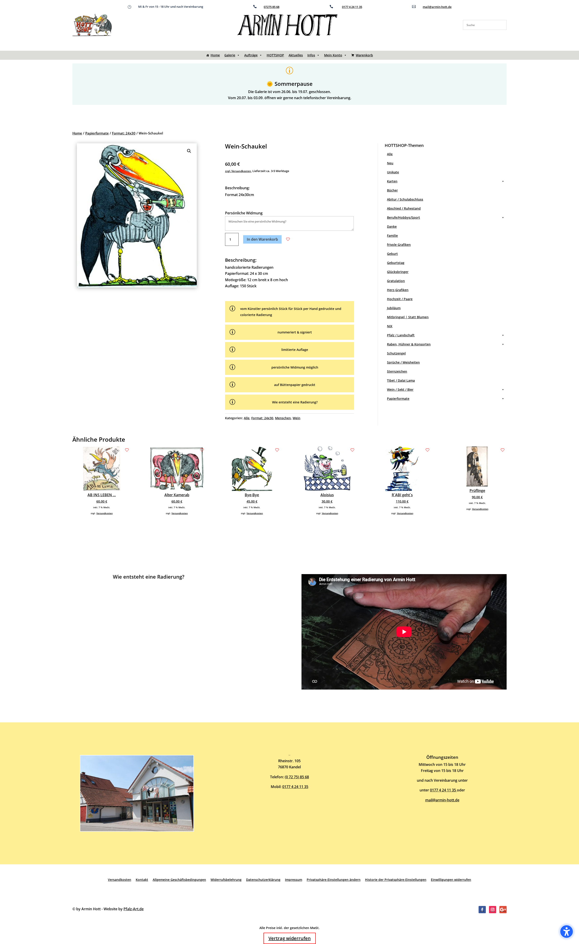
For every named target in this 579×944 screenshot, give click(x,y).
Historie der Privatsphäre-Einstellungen (395, 879)
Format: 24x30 (123, 133)
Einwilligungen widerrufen (451, 879)
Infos (311, 55)
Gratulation (396, 281)
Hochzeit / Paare (400, 299)
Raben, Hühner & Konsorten (409, 344)
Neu (390, 163)
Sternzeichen (397, 371)
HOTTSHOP (275, 55)
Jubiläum (394, 308)
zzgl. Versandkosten (238, 171)
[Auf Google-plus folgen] (503, 909)
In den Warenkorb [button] (262, 239)
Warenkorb (364, 55)
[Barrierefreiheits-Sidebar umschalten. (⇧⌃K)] (566, 931)
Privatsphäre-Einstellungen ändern (334, 879)
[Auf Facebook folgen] (482, 909)
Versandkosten (104, 513)
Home (215, 55)
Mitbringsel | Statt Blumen (408, 317)
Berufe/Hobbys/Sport (403, 217)
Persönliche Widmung (244, 213)
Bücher (392, 190)
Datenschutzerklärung (263, 879)
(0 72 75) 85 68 (297, 776)
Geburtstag (395, 263)
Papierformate (97, 133)
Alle (246, 418)
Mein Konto (333, 55)
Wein (296, 418)
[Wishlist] (288, 239)
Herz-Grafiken (397, 290)
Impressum (293, 879)
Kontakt (142, 879)
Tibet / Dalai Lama (401, 380)
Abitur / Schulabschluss (405, 199)
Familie (392, 235)
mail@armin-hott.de (437, 7)
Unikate (393, 172)
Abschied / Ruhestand (404, 208)
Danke (392, 226)
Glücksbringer (397, 272)
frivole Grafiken (399, 244)
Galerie (229, 55)
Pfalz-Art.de (133, 908)
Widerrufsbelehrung (226, 879)
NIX (389, 326)
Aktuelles (296, 55)
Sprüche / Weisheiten (403, 362)
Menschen (283, 418)
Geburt (392, 254)
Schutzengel (396, 353)
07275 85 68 (271, 7)
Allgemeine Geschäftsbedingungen (179, 879)
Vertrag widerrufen (289, 938)
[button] (189, 151)
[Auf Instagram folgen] (492, 909)
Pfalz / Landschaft (401, 335)
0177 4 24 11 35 (352, 7)
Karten (392, 181)
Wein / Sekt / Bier (400, 389)
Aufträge (251, 55)
